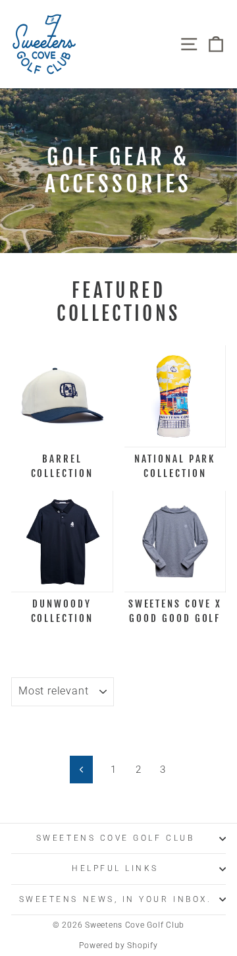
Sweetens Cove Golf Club (115, 838)
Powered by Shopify (118, 945)
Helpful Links (115, 868)
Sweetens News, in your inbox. (115, 899)
